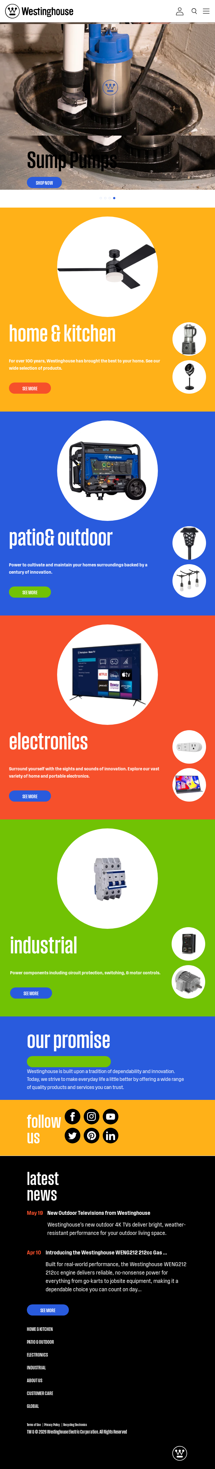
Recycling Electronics (75, 1424)
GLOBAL (33, 1405)
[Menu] (207, 11)
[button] (195, 11)
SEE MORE (30, 388)
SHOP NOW (44, 182)
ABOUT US (34, 1380)
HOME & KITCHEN (40, 1328)
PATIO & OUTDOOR (40, 1341)
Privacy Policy (52, 1424)
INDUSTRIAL (36, 1367)
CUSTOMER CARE (40, 1392)
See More (47, 1310)
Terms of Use (34, 1424)
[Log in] (180, 11)
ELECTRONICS (37, 1354)
